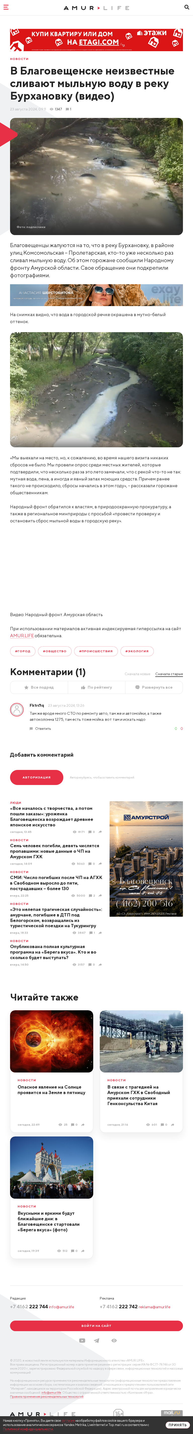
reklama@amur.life (154, 1307)
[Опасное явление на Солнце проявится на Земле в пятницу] (83, 1124)
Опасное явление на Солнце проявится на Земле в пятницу (51, 1089)
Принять (178, 1425)
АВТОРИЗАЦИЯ (37, 777)
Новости (19, 58)
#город (22, 651)
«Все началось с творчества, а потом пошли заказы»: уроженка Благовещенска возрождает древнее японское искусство (51, 816)
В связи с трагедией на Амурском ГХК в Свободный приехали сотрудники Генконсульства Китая (138, 1095)
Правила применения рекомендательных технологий (46, 1396)
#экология (137, 651)
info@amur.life (61, 1307)
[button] (114, 1340)
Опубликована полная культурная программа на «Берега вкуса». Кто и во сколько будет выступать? (53, 952)
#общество (55, 651)
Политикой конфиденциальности (28, 1429)
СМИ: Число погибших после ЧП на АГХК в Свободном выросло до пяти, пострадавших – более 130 (56, 883)
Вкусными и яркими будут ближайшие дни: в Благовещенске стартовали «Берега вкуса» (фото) (49, 1221)
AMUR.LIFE (22, 635)
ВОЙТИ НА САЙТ (96, 1326)
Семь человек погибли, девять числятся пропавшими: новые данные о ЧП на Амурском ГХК (54, 851)
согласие (68, 1420)
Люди (15, 802)
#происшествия (96, 651)
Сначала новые (137, 674)
